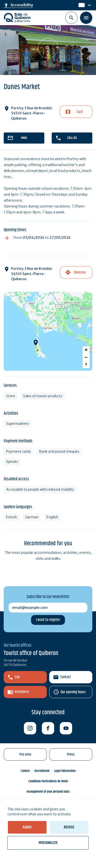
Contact (65, 677)
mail (24, 138)
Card (80, 112)
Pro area (25, 754)
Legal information (65, 771)
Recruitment (41, 771)
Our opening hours (73, 692)
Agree (27, 827)
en (81, 5)
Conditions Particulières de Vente (48, 781)
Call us (72, 138)
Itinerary (80, 272)
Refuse (69, 827)
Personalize (48, 843)
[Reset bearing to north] (86, 364)
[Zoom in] (86, 350)
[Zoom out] (86, 357)
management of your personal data (48, 791)
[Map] (48, 331)
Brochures (22, 692)
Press (71, 754)
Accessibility (18, 5)
